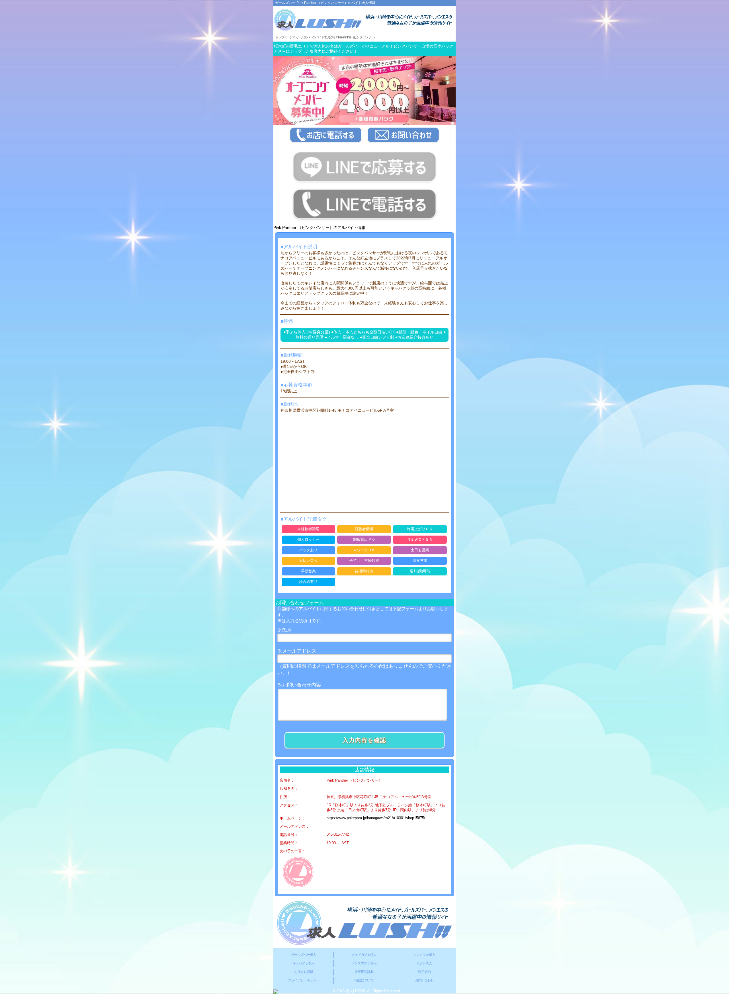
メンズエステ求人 (363, 963)
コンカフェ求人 (424, 955)
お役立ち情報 (303, 972)
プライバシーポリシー (303, 980)
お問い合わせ (424, 980)
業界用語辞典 (364, 972)
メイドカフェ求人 (363, 955)
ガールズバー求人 (303, 955)
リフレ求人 (424, 963)
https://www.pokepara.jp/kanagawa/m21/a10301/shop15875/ (376, 818)
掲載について (364, 980)
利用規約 (424, 972)
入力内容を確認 (364, 740)
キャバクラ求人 (303, 963)
